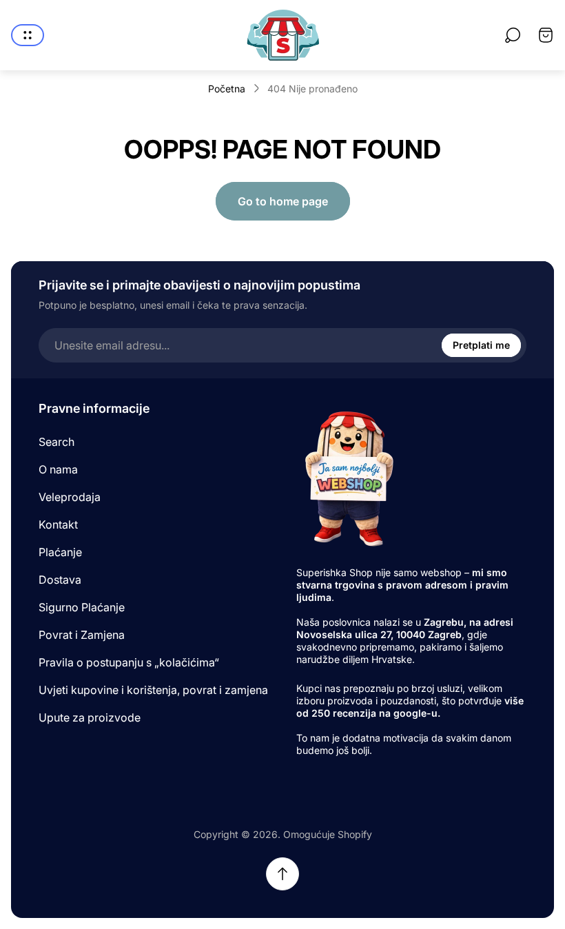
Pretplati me (481, 345)
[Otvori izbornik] (27, 35)
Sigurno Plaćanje (82, 607)
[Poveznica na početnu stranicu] (348, 477)
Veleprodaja (70, 497)
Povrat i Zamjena (82, 635)
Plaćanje (60, 552)
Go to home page (283, 201)
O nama (58, 469)
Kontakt (58, 524)
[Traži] (512, 35)
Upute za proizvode (90, 717)
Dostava (60, 579)
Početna (226, 88)
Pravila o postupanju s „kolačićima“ (129, 662)
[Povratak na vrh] (282, 873)
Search (56, 442)
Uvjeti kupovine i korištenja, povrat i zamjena (153, 690)
